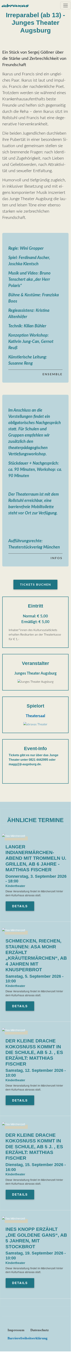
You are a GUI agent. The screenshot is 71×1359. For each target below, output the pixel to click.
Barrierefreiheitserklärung (27, 1338)
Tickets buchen (35, 584)
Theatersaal (35, 716)
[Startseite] (15, 6)
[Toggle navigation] (65, 5)
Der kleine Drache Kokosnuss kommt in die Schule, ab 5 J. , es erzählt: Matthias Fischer (34, 1052)
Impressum (16, 1330)
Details (20, 906)
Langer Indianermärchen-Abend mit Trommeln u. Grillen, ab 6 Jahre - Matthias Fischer (35, 858)
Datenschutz (39, 1330)
